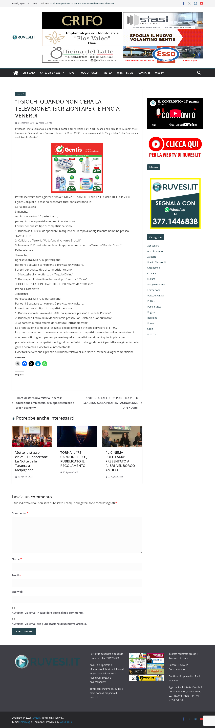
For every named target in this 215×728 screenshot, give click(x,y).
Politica (151, 301)
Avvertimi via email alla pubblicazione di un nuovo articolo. (49, 624)
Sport (150, 328)
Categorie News (50, 72)
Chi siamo (29, 72)
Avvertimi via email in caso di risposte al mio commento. (47, 613)
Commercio (153, 267)
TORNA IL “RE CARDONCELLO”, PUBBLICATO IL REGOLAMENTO (73, 459)
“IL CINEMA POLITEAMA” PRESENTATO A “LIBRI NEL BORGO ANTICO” (120, 461)
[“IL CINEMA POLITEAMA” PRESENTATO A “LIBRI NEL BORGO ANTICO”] (122, 428)
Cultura (20, 94)
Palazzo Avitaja (155, 295)
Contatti (144, 72)
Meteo (108, 72)
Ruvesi (150, 323)
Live (71, 72)
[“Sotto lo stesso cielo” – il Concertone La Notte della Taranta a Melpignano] (32, 428)
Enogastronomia (156, 284)
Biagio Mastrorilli (156, 262)
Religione (152, 317)
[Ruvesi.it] (16, 73)
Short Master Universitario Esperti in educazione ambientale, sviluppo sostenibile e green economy (45, 403)
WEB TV (159, 72)
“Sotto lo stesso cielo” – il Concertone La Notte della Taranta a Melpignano (31, 461)
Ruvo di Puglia (89, 72)
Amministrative (155, 251)
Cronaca (151, 273)
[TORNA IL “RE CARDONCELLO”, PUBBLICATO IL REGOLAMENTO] (77, 428)
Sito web (17, 592)
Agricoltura (153, 245)
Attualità (151, 256)
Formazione (153, 290)
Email (16, 575)
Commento (20, 513)
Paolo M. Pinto (45, 122)
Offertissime (125, 72)
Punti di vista (154, 306)
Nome (17, 559)
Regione (151, 312)
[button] (62, 72)
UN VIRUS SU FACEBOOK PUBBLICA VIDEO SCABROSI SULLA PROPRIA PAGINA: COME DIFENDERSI (110, 403)
